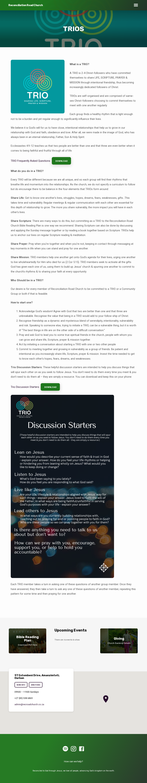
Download (61, 161)
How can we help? (73, 761)
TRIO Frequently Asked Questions (30, 160)
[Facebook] (81, 749)
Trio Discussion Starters (25, 387)
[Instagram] (73, 749)
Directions (35, 685)
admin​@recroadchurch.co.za (29, 704)
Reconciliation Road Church (25, 5)
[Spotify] (65, 749)
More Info (21, 685)
